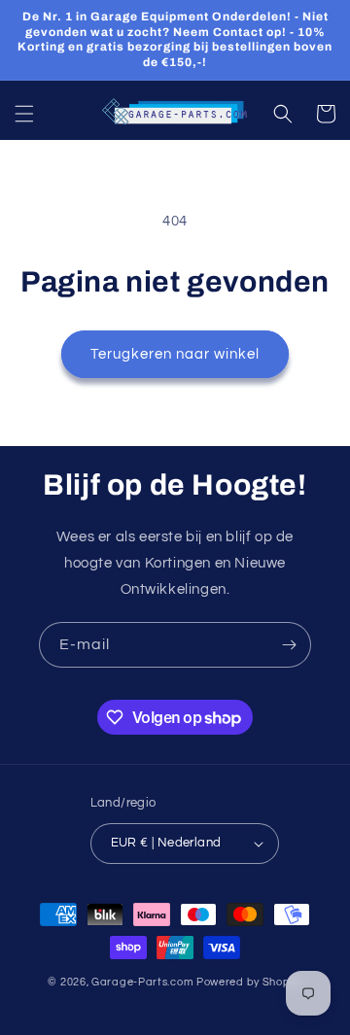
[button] (24, 113)
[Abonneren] (288, 645)
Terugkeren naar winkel (175, 354)
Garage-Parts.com (142, 982)
